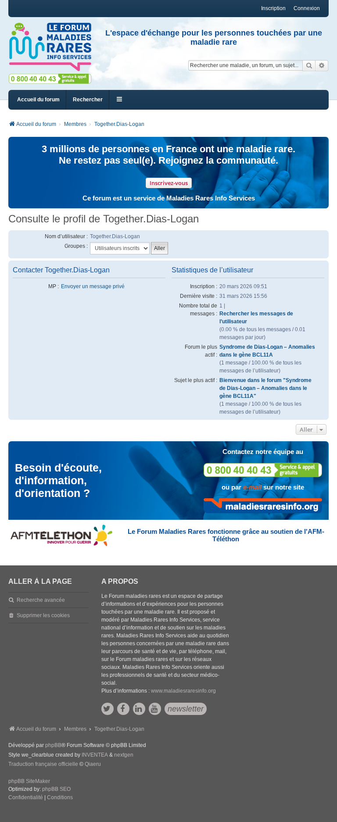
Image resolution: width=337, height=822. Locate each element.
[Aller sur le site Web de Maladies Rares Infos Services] (263, 505)
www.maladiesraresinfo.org (183, 691)
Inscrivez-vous (169, 183)
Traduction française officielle (43, 764)
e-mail (252, 487)
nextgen (123, 755)
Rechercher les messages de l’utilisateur (256, 318)
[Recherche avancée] (321, 65)
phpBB (53, 745)
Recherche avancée (41, 600)
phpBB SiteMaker (29, 781)
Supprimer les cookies (43, 615)
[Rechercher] (308, 65)
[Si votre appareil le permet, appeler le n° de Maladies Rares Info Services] (263, 470)
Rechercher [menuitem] (88, 99)
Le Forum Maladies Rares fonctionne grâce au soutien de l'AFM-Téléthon (226, 535)
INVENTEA (95, 755)
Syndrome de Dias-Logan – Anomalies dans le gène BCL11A (267, 351)
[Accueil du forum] (50, 47)
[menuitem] (25, 798)
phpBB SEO (56, 789)
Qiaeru (93, 764)
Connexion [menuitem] (307, 8)
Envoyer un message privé (93, 286)
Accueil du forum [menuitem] (38, 99)
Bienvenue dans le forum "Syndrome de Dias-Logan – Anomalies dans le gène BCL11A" (265, 388)
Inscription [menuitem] (273, 8)
